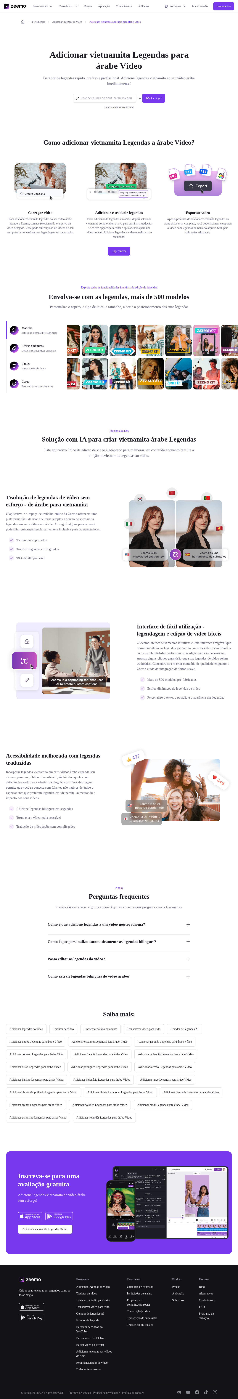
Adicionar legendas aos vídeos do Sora (94, 1354)
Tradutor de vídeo (86, 1293)
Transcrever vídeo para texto (93, 1306)
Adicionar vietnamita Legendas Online (45, 1229)
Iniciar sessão (200, 6)
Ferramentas (40, 6)
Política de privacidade (106, 1392)
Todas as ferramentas (88, 1369)
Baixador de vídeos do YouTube (89, 1329)
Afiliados (143, 6)
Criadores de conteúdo (140, 1286)
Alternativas (206, 1293)
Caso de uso (66, 6)
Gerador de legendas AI (90, 1313)
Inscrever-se (224, 6)
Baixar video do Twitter (90, 1344)
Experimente (119, 251)
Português (175, 6)
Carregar (156, 98)
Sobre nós (178, 1300)
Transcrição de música (140, 1324)
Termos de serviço (80, 1392)
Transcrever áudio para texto (93, 1300)
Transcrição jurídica (138, 1311)
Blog (202, 1286)
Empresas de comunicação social (138, 1302)
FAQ (202, 1306)
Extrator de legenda (87, 1320)
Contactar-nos (124, 6)
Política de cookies (133, 1392)
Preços (88, 6)
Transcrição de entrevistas (142, 1318)
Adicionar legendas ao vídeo (67, 21)
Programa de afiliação (206, 1316)
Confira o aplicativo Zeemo (119, 107)
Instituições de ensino (139, 1293)
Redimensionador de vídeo (92, 1362)
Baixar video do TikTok (90, 1338)
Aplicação (104, 6)
